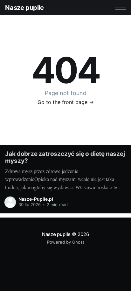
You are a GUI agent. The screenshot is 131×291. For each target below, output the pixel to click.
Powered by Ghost (65, 242)
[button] (120, 8)
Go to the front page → (66, 102)
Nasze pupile (24, 7)
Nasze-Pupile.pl (35, 199)
